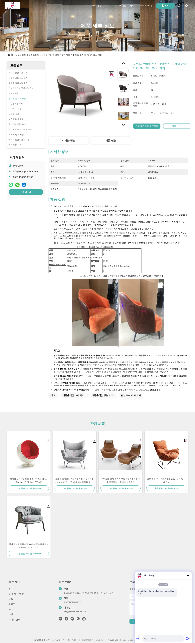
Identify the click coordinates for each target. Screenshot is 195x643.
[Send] (188, 638)
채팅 (167, 5)
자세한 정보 (68, 140)
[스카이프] (24, 184)
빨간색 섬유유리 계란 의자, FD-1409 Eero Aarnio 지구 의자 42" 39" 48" (29, 480)
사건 (10, 614)
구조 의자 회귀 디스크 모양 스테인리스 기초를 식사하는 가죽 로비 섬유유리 (120, 480)
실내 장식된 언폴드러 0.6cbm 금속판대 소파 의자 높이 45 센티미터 (28, 546)
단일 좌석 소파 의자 (131, 395)
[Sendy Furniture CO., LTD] (12, 5)
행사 (132, 6)
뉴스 (10, 609)
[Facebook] (66, 619)
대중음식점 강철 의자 (102, 395)
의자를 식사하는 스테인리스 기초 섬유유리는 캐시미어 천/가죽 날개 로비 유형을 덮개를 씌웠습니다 (75, 481)
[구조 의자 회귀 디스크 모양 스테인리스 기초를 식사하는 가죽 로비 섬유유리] (120, 454)
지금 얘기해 (26, 192)
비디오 (122, 5)
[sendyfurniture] (84, 619)
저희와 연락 (146, 5)
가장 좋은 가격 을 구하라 (147, 126)
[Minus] (188, 575)
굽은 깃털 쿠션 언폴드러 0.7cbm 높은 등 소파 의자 (166, 480)
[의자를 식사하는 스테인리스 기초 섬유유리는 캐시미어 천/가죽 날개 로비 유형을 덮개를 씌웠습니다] (75, 454)
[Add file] (138, 638)
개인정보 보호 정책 (41, 640)
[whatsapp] (10, 184)
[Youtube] (72, 619)
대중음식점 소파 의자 (73, 395)
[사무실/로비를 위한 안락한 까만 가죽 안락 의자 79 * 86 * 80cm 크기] (82, 94)
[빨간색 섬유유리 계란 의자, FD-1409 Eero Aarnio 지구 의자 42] (29, 454)
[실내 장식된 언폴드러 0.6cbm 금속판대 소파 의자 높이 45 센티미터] (29, 519)
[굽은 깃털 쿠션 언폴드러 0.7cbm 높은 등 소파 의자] (166, 454)
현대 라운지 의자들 (30, 55)
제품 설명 (110, 140)
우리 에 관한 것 (99, 5)
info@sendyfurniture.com (25, 171)
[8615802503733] (78, 619)
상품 (111, 6)
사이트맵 (56, 640)
